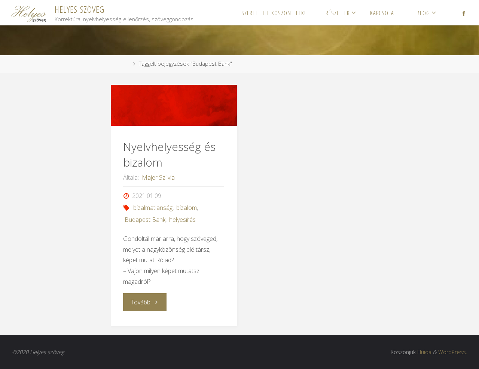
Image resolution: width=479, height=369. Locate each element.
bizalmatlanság (153, 208)
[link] (447, 12)
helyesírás (182, 219)
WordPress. (452, 352)
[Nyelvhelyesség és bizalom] (174, 105)
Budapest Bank (145, 219)
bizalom (186, 208)
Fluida (424, 352)
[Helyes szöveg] (29, 13)
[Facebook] (463, 13)
